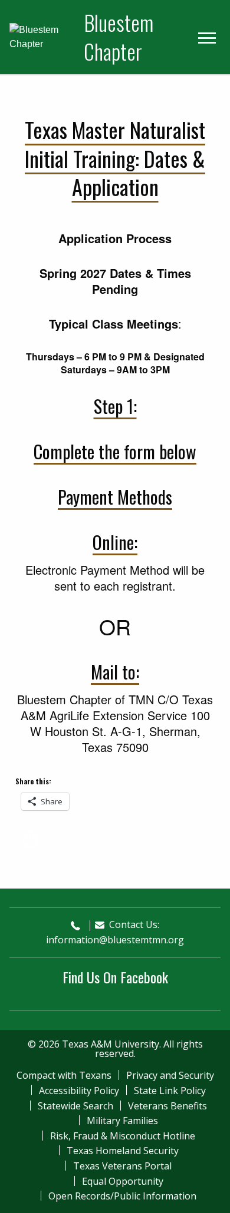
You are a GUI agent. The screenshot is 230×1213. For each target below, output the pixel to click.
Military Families (122, 1120)
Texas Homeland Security (123, 1150)
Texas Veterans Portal (122, 1165)
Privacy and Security (170, 1075)
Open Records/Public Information (122, 1195)
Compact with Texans (64, 1075)
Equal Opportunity (122, 1181)
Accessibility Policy (79, 1090)
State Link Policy (170, 1090)
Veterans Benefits (167, 1105)
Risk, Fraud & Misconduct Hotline (122, 1135)
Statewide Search (75, 1105)
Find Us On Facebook (115, 976)
